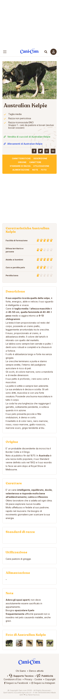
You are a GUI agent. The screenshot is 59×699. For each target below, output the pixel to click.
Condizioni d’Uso (12, 679)
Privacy (28, 679)
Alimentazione (20, 170)
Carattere (35, 162)
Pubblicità (47, 676)
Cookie (38, 679)
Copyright (50, 679)
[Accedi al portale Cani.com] (53, 52)
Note (35, 170)
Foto (44, 170)
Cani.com (29, 51)
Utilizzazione (41, 166)
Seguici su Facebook (17, 683)
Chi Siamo (21, 671)
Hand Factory (33, 695)
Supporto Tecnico (23, 676)
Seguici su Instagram (44, 683)
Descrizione (40, 158)
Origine (22, 162)
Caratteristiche (21, 158)
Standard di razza (20, 166)
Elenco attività (36, 671)
